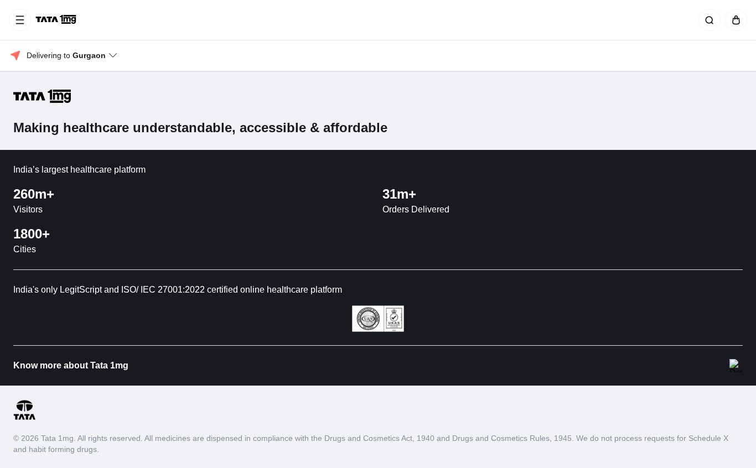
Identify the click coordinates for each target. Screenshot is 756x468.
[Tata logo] (24, 418)
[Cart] (734, 20)
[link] (57, 20)
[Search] (707, 20)
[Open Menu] (20, 20)
